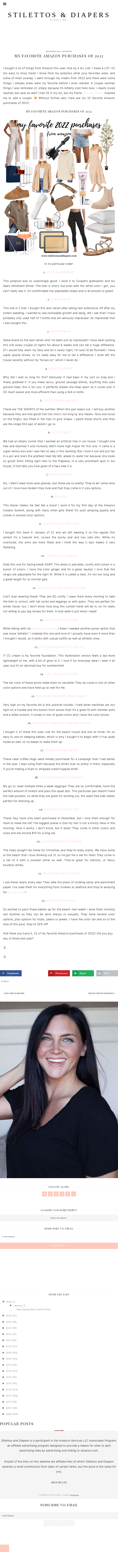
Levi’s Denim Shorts (60, 400)
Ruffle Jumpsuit (60, 272)
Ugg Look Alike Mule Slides (61, 588)
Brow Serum (60, 331)
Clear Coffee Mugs (61, 750)
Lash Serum (60, 299)
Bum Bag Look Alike (61, 620)
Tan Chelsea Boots (61, 674)
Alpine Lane (75, 1495)
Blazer (61, 496)
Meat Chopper (61, 368)
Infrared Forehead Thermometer (61, 723)
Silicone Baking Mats (61, 873)
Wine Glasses (60, 474)
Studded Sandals (61, 900)
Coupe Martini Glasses (61, 841)
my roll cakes (16, 892)
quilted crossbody (44, 628)
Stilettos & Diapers (59, 15)
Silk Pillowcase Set (61, 809)
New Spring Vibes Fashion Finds (34, 1309)
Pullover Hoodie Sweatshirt (61, 696)
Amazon (50, 51)
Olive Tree (60, 432)
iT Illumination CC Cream (61, 647)
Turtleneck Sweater (61, 523)
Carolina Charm (93, 93)
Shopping (67, 51)
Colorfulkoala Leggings (61, 777)
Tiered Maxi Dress (61, 556)
